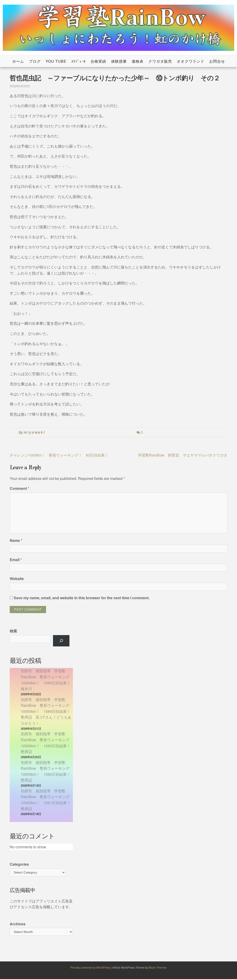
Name (16, 540)
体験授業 (119, 61)
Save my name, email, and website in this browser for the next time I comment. (82, 597)
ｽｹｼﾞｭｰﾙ (78, 61)
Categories (19, 864)
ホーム (18, 61)
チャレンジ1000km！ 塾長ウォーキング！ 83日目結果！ (59, 455)
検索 (13, 630)
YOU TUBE (56, 61)
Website (17, 578)
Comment (19, 488)
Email (16, 559)
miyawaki (34, 432)
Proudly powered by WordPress (90, 967)
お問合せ (217, 61)
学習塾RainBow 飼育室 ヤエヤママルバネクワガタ (182, 455)
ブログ (35, 61)
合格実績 (98, 61)
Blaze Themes (158, 967)
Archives (17, 923)
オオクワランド (190, 61)
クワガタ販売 (160, 61)
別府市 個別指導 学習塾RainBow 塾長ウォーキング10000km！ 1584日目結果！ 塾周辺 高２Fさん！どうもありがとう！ (47, 711)
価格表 (137, 61)
